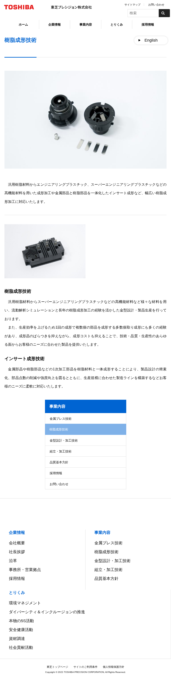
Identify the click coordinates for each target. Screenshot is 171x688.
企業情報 (54, 24)
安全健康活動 (21, 629)
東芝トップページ (57, 667)
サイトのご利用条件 (85, 667)
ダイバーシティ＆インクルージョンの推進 (47, 612)
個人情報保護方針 (113, 667)
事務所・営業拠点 (25, 569)
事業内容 (85, 24)
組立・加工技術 (60, 451)
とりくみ (116, 24)
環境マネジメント (25, 603)
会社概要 (17, 543)
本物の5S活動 (21, 621)
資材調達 (17, 638)
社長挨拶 (17, 552)
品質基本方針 (59, 462)
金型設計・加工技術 (64, 440)
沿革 (13, 561)
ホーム (23, 24)
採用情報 (148, 24)
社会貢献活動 (21, 647)
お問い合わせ (156, 4)
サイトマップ (132, 4)
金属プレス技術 (60, 418)
